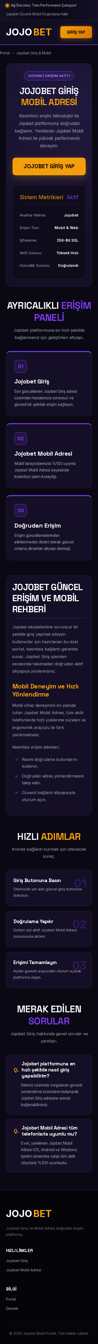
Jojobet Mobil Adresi (23, 1270)
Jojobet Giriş (17, 1261)
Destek (12, 1308)
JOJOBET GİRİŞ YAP (49, 166)
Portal (5, 53)
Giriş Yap (76, 32)
